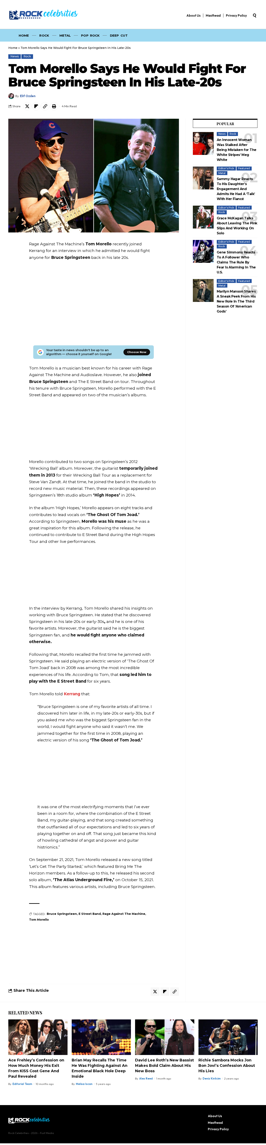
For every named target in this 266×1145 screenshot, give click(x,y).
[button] (254, 16)
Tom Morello (39, 919)
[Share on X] (27, 106)
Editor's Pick (226, 168)
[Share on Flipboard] (36, 106)
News (14, 56)
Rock (27, 56)
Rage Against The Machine (123, 914)
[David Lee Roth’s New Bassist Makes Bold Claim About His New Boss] (164, 1037)
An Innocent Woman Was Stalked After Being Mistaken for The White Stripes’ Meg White (236, 150)
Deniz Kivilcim (212, 1078)
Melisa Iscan (84, 1084)
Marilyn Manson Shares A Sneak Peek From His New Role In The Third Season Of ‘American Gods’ (236, 301)
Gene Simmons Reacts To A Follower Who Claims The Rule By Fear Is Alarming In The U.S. (236, 262)
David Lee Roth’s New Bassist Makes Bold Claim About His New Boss (164, 1065)
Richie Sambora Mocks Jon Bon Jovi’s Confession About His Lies (226, 1065)
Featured (244, 168)
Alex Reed (146, 1078)
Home (12, 48)
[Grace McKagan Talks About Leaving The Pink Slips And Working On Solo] (203, 217)
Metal (221, 173)
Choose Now (136, 352)
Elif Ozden (28, 96)
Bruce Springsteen (62, 914)
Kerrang (72, 694)
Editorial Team (22, 1084)
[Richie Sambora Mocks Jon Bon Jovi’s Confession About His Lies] (228, 1037)
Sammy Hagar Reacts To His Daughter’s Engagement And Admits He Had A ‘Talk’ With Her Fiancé (236, 189)
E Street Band (90, 914)
